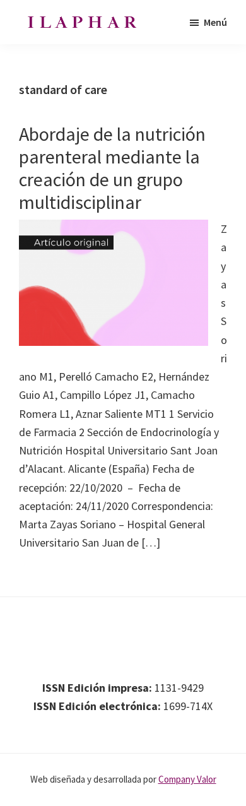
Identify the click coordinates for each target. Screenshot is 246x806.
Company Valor (187, 779)
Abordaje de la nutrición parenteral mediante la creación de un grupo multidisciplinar (112, 168)
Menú (215, 22)
